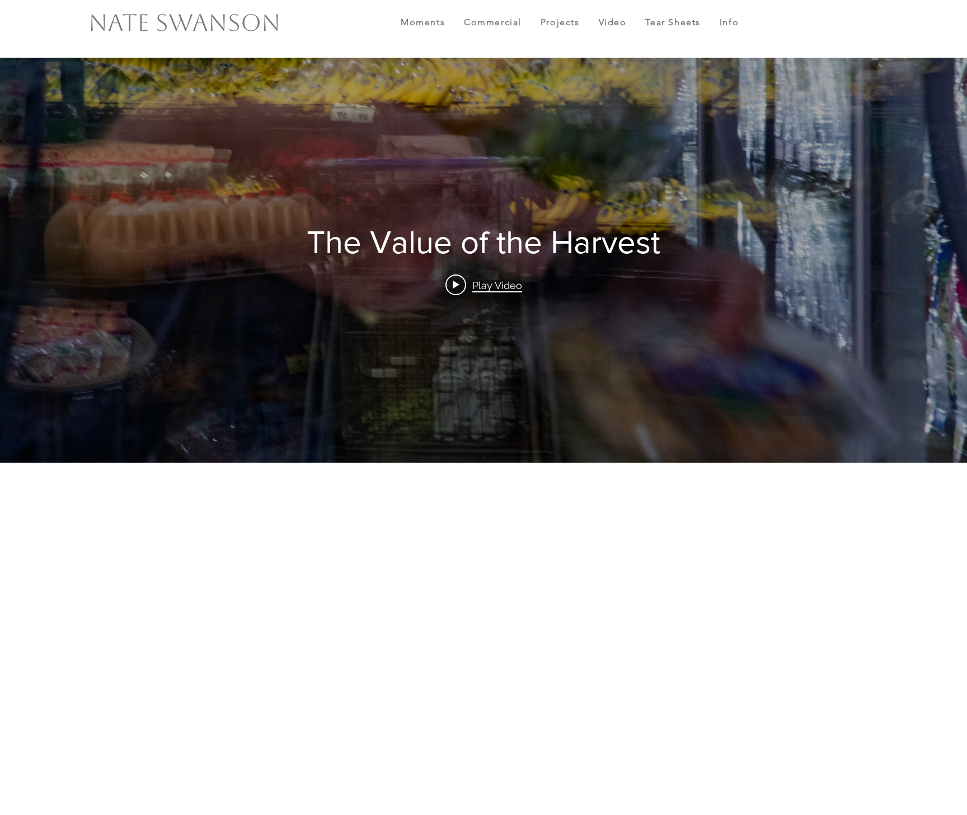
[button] (432, 22)
